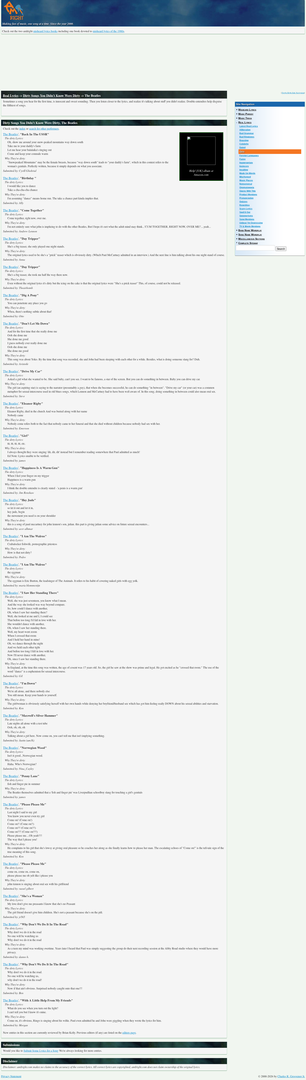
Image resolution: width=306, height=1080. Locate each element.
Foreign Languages (249, 155)
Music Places (246, 180)
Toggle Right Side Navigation (293, 92)
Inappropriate (246, 163)
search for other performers (44, 128)
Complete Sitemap (248, 243)
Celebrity (244, 144)
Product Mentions (248, 194)
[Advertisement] (153, 62)
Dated (242, 147)
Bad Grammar (246, 133)
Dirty (242, 151)
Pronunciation (246, 198)
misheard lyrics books (45, 31)
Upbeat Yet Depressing (251, 223)
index (22, 128)
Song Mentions (246, 219)
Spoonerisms (246, 216)
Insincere (244, 166)
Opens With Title (247, 191)
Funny (242, 159)
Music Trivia (245, 118)
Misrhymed (245, 177)
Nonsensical (245, 184)
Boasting (243, 140)
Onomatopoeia (246, 187)
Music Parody (245, 114)
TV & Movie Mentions (249, 226)
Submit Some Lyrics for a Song (41, 1050)
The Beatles (10, 134)
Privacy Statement (11, 1076)
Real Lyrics (10, 95)
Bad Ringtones (246, 137)
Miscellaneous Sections (251, 238)
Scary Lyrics (245, 209)
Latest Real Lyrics (248, 126)
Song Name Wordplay (250, 234)
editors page (129, 1032)
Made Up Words (247, 173)
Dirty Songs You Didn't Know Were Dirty (51, 95)
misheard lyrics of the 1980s (108, 31)
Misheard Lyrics (247, 109)
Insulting (243, 170)
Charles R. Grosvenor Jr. (291, 1076)
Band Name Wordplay (250, 230)
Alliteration (244, 130)
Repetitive (244, 205)
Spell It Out (244, 212)
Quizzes (243, 201)
